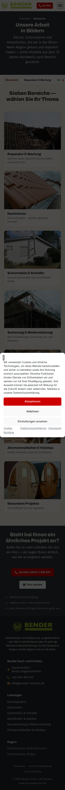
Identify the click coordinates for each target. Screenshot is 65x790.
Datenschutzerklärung (33, 428)
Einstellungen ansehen (32, 421)
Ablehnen (32, 411)
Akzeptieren (32, 401)
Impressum (54, 428)
